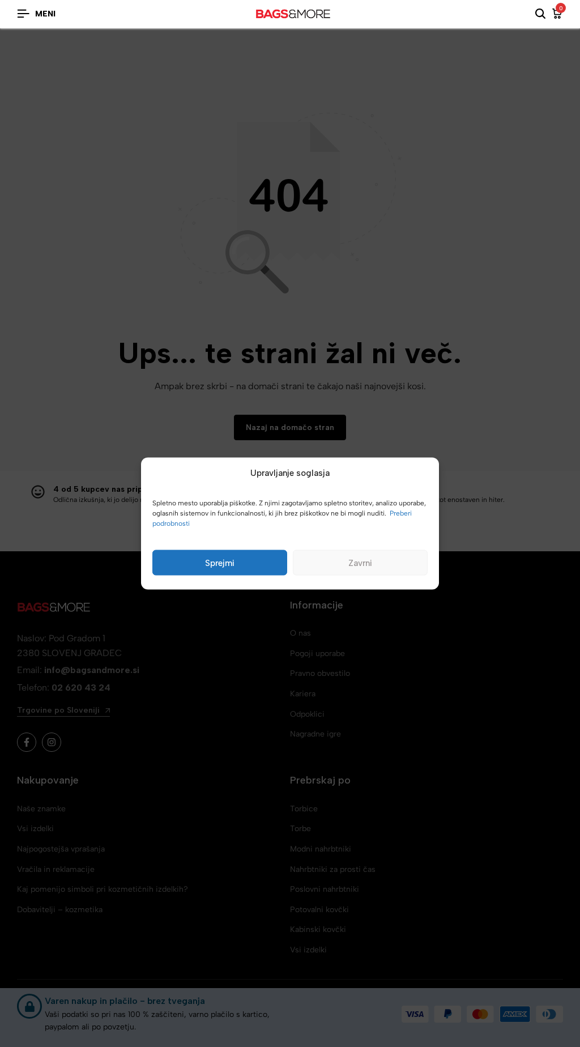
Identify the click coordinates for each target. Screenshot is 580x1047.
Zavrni (360, 562)
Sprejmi (219, 562)
